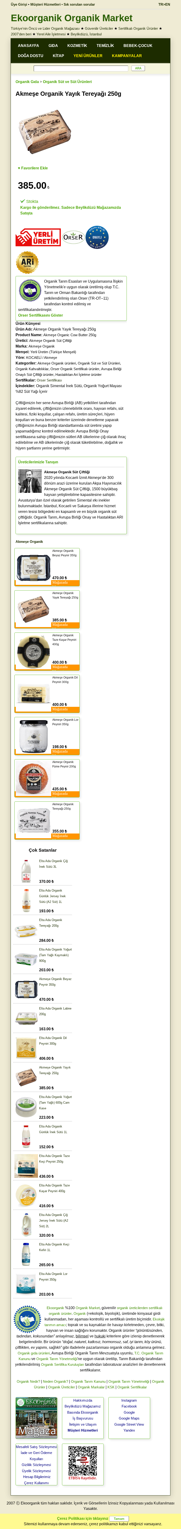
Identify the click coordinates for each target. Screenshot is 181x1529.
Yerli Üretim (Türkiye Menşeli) (53, 352)
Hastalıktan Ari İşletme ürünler (78, 375)
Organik (80, 1313)
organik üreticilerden (132, 1308)
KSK (111, 1387)
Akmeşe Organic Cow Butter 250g (69, 335)
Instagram (129, 1400)
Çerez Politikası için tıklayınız (82, 1518)
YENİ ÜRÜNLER (88, 56)
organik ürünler (60, 1313)
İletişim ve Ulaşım (83, 1424)
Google (129, 1412)
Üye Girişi (19, 4)
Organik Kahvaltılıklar (32, 369)
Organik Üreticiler (61, 1387)
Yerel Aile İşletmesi (51, 34)
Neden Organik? (55, 1381)
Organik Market (88, 1308)
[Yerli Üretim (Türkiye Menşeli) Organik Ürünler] (38, 248)
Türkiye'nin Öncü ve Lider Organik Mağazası (45, 28)
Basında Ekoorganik (82, 1412)
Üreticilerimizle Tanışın (38, 462)
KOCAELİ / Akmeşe (41, 358)
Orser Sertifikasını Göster (40, 315)
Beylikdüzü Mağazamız (83, 1406)
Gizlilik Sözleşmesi (36, 1465)
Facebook (129, 1406)
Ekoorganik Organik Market (71, 18)
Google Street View (129, 1424)
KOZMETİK (77, 46)
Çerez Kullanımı (36, 1483)
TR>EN (164, 4)
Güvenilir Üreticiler (99, 28)
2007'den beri (21, 34)
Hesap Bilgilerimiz (37, 1477)
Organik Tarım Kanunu (88, 1381)
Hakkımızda (82, 1400)
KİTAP (58, 56)
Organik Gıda (27, 82)
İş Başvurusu (83, 1418)
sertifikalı (155, 1308)
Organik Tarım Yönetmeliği (56, 1359)
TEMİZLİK (105, 46)
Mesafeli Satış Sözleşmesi (36, 1447)
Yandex (129, 1430)
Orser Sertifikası (49, 380)
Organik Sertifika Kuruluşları (62, 1364)
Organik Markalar (91, 1387)
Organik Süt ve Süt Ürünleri (67, 82)
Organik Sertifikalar (132, 1387)
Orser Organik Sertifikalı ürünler (74, 369)
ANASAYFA (28, 46)
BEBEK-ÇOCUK (137, 46)
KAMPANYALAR (127, 56)
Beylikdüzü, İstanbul (86, 34)
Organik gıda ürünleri (34, 1353)
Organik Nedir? (28, 1381)
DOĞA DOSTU (30, 56)
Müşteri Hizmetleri (83, 1430)
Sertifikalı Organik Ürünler (138, 28)
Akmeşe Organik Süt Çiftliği (50, 341)
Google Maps (129, 1418)
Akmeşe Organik (42, 346)
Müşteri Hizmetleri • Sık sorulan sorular (62, 4)
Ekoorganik (55, 1308)
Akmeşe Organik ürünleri (56, 363)
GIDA (53, 46)
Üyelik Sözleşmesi (36, 1471)
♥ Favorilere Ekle (33, 168)
